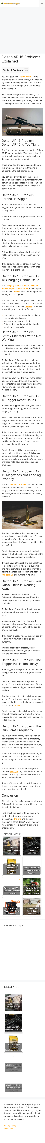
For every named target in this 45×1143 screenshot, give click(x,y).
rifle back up (7, 575)
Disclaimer (8, 1128)
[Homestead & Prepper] (10, 3)
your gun (14, 771)
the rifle (16, 291)
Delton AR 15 (25, 77)
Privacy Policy (9, 1125)
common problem (18, 484)
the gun (17, 705)
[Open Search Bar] (35, 3)
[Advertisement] (22, 29)
